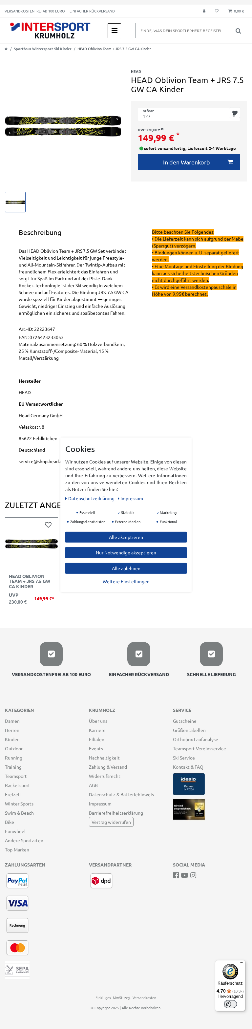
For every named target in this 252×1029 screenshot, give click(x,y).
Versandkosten (144, 997)
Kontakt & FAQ (188, 767)
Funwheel (15, 831)
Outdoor (14, 748)
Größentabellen (189, 730)
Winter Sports (19, 803)
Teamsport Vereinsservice (199, 748)
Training (13, 767)
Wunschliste (235, 113)
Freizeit (13, 794)
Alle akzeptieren (126, 537)
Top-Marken (17, 849)
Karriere (97, 730)
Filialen (96, 739)
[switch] (230, 1004)
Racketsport (17, 785)
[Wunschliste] (216, 11)
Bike (9, 822)
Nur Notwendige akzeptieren (126, 552)
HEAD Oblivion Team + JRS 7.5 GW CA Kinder (29, 581)
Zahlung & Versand (108, 767)
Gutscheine (185, 721)
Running (13, 758)
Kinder (12, 739)
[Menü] (241, 964)
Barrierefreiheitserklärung (116, 813)
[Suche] (238, 30)
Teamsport (16, 776)
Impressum (100, 803)
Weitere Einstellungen (126, 581)
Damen (12, 721)
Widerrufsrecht (104, 776)
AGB (93, 785)
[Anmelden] (204, 11)
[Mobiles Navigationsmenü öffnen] (114, 30)
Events (96, 748)
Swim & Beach (19, 813)
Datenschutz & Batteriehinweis (121, 794)
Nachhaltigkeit (104, 758)
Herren (12, 730)
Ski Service (184, 758)
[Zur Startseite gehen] (6, 48)
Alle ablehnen (126, 568)
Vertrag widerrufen (111, 822)
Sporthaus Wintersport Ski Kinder (43, 48)
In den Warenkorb (186, 162)
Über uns (98, 721)
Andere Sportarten (24, 840)
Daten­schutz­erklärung (92, 498)
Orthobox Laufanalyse (195, 739)
